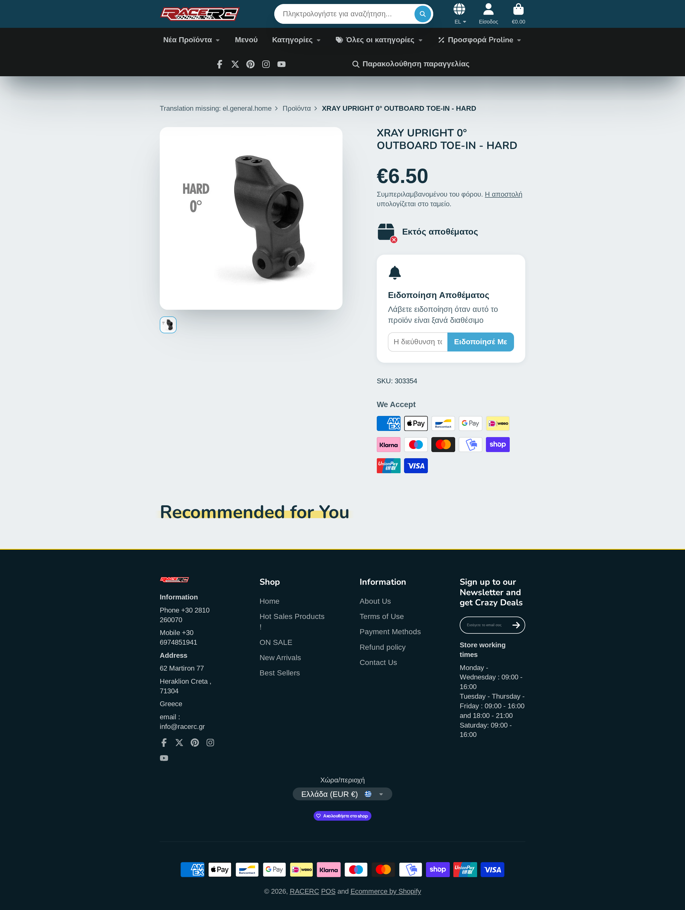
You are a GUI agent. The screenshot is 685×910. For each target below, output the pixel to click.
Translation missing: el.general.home (216, 108)
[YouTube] (281, 64)
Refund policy (383, 647)
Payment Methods (390, 632)
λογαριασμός (488, 13)
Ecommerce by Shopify (386, 891)
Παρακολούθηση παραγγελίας (416, 64)
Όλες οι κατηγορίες (380, 40)
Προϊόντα (297, 108)
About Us (375, 601)
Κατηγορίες (292, 40)
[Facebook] (219, 64)
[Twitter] (235, 64)
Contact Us (378, 662)
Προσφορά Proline (480, 40)
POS (328, 891)
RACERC (304, 891)
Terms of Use (382, 616)
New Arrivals (280, 657)
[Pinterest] (250, 64)
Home (270, 601)
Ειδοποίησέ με (480, 342)
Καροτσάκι (518, 13)
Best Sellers (280, 673)
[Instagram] (266, 64)
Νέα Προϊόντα (187, 40)
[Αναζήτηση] (422, 14)
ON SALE (276, 642)
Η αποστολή (503, 194)
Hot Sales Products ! (292, 621)
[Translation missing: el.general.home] (200, 14)
